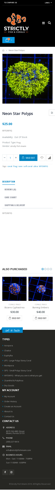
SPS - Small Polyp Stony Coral (17, 370)
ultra (35, 166)
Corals (12, 304)
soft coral (28, 166)
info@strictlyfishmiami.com (18, 450)
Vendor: (6, 146)
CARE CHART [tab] (11, 197)
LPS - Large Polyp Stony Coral (17, 360)
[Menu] (43, 23)
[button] (42, 269)
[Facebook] (5, 472)
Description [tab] (8, 181)
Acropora (8, 345)
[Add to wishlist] (42, 157)
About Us (8, 411)
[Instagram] (11, 472)
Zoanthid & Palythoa (13, 380)
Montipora (9, 365)
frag (15, 166)
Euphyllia (8, 355)
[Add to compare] (49, 157)
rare (20, 166)
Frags (18, 304)
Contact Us (9, 416)
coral (9, 166)
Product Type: (9, 142)
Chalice (7, 350)
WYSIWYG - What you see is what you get (23, 375)
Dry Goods (9, 385)
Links (47, 3)
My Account (9, 396)
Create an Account (12, 406)
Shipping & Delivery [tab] (15, 205)
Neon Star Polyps (17, 113)
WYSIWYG (43, 166)
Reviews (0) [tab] (10, 189)
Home (3, 50)
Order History (10, 401)
